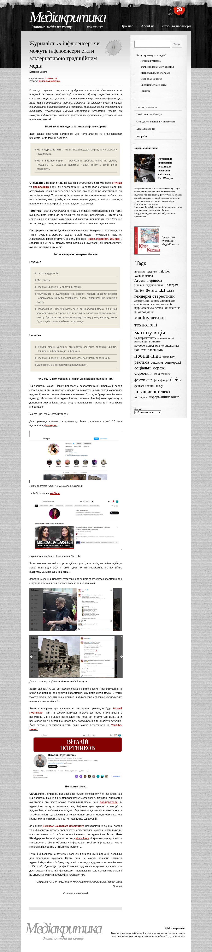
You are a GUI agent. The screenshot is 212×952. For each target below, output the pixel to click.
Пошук (176, 44)
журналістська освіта (148, 308)
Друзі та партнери (176, 26)
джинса (155, 300)
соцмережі (173, 362)
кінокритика (172, 308)
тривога (165, 373)
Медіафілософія (145, 129)
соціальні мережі (150, 368)
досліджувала (109, 802)
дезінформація (141, 300)
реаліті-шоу (169, 356)
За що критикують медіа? (151, 55)
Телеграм (171, 285)
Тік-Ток (139, 290)
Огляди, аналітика (49, 81)
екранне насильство (144, 304)
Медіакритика (67, 17)
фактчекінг (143, 379)
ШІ (162, 290)
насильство (154, 341)
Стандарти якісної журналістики (155, 121)
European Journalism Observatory (63, 826)
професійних (41, 187)
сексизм (157, 362)
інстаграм (141, 397)
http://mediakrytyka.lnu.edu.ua (170, 936)
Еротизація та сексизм (153, 85)
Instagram (102, 238)
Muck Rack (82, 838)
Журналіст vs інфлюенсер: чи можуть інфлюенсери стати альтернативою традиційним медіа (64, 54)
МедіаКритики (143, 933)
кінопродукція (144, 312)
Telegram (151, 271)
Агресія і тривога (151, 60)
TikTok (91, 238)
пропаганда (147, 355)
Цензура (152, 290)
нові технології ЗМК (148, 349)
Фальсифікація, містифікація (157, 66)
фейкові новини (144, 386)
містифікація (141, 341)
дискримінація (167, 300)
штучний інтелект (152, 391)
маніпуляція (149, 332)
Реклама (145, 91)
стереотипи (143, 373)
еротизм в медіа (164, 304)
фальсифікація (161, 380)
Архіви (137, 408)
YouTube (115, 238)
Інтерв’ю (141, 136)
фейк (175, 379)
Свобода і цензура (151, 79)
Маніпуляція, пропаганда (155, 73)
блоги (170, 290)
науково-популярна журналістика (156, 345)
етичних (117, 182)
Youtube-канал (143, 276)
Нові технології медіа (149, 114)
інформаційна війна (164, 396)
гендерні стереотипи (154, 296)
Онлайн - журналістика (148, 285)
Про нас (126, 26)
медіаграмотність (145, 338)
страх (157, 373)
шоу (159, 385)
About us (147, 26)
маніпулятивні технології (150, 321)
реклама (141, 362)
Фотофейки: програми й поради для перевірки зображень (165, 166)
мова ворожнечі (165, 338)
